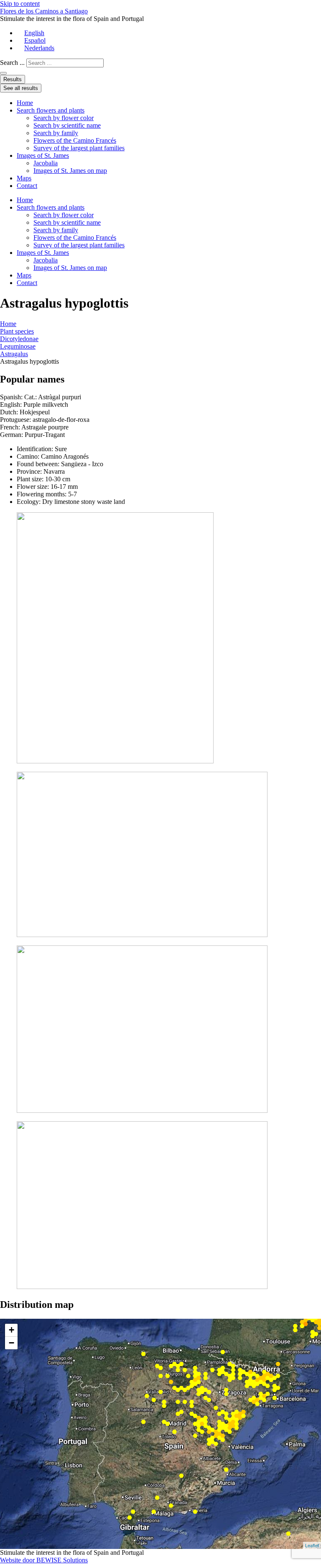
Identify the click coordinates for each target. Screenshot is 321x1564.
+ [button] (11, 1330)
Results (12, 79)
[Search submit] (3, 73)
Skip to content (20, 3)
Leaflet (312, 1545)
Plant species (17, 331)
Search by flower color (63, 117)
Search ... (12, 62)
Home (25, 102)
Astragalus (14, 353)
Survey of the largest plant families (79, 148)
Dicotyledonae (19, 338)
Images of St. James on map (70, 170)
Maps (24, 178)
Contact (27, 185)
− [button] (11, 1343)
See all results (20, 88)
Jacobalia (45, 163)
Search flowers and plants (50, 110)
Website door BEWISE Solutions (44, 1560)
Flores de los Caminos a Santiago (44, 11)
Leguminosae (18, 346)
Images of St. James (43, 155)
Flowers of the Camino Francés (74, 140)
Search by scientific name (67, 125)
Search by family (55, 132)
